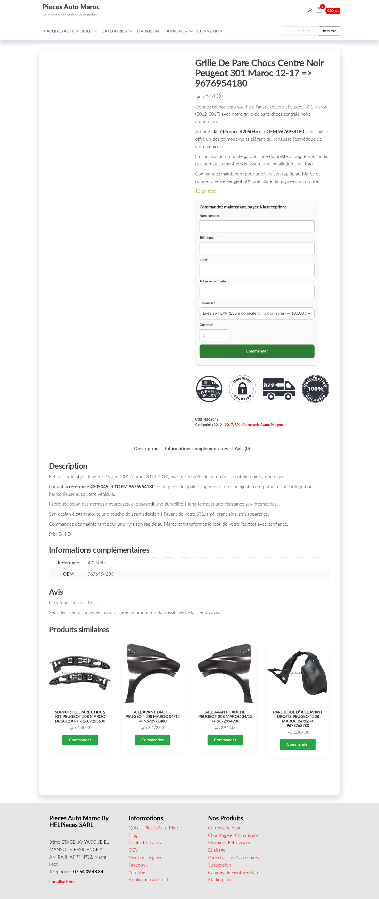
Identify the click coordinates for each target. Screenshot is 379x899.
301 (238, 424)
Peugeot (277, 424)
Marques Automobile (67, 31)
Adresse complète (213, 281)
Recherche (329, 31)
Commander (80, 740)
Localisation (61, 882)
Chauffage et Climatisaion (233, 835)
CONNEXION (210, 31)
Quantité (206, 325)
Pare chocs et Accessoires (233, 857)
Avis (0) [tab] (242, 449)
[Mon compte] (310, 10)
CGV (133, 850)
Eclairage (216, 850)
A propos (177, 31)
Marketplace (220, 880)
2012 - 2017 (223, 424)
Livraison (148, 31)
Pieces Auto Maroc (71, 7)
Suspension (219, 865)
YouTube (137, 872)
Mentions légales (145, 857)
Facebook (138, 865)
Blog (133, 835)
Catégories (114, 31)
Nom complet (211, 216)
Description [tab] (146, 449)
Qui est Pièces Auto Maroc (155, 828)
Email (204, 259)
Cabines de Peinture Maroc (235, 872)
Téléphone (208, 238)
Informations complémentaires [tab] (196, 449)
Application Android (148, 880)
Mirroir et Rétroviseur (229, 843)
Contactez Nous (145, 843)
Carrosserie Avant (255, 424)
